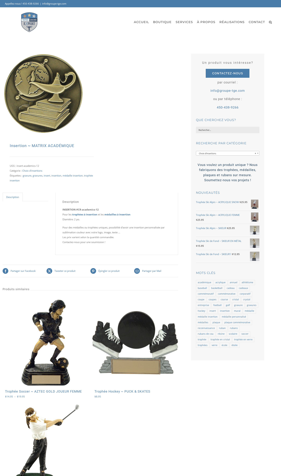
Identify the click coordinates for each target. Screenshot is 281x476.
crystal (246, 299)
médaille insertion (73, 175)
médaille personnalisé (234, 316)
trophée (202, 339)
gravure (27, 175)
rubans (234, 328)
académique (204, 282)
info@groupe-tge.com (54, 3)
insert (47, 175)
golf (228, 305)
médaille (249, 310)
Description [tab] (12, 197)
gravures (37, 175)
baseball (202, 288)
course (224, 299)
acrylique (220, 282)
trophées (202, 345)
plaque (216, 322)
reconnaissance (206, 328)
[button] (270, 22)
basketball (216, 288)
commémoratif (206, 293)
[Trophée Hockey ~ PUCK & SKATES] (135, 343)
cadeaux (243, 288)
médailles (203, 322)
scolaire (233, 333)
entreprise (203, 305)
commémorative (226, 293)
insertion (56, 175)
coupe (201, 299)
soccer (244, 333)
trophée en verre (243, 339)
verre (214, 345)
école (224, 345)
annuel (233, 282)
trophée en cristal (220, 339)
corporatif (245, 293)
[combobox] (227, 153)
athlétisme (247, 282)
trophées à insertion (85, 214)
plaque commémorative (237, 322)
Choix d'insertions (32, 170)
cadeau (231, 288)
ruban (222, 328)
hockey (201, 310)
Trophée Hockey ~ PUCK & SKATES (122, 391)
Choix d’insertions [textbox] (226, 153)
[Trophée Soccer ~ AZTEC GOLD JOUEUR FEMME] (46, 343)
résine (221, 333)
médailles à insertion (117, 214)
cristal (235, 299)
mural (237, 310)
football (217, 305)
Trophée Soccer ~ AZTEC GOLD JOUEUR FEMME (43, 391)
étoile (235, 345)
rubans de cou (206, 333)
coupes (212, 299)
